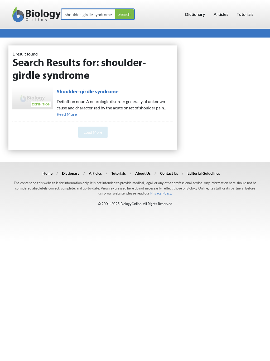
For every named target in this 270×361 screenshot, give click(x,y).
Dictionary (195, 14)
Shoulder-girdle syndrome (88, 92)
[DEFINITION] (32, 97)
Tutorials (245, 14)
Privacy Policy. (161, 193)
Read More (67, 114)
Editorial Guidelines (203, 173)
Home (47, 173)
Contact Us (169, 173)
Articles (221, 14)
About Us (143, 173)
